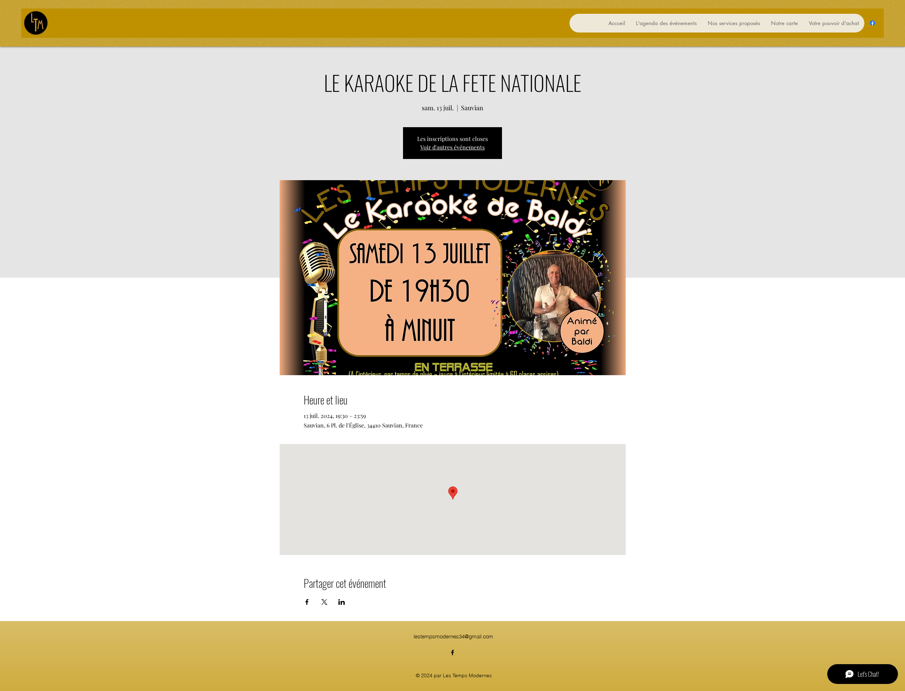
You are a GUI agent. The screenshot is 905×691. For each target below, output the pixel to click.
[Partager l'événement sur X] (324, 602)
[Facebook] (872, 22)
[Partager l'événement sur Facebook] (307, 602)
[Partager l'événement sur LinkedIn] (341, 602)
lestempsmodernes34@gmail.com (453, 636)
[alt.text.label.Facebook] (452, 652)
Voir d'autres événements (452, 147)
